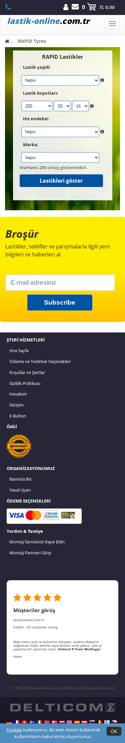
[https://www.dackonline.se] (32, 722)
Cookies (14, 730)
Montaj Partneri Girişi (30, 553)
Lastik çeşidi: (37, 67)
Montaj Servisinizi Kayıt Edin (37, 542)
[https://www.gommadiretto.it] (39, 722)
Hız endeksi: (36, 119)
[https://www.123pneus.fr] (17, 722)
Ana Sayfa (19, 350)
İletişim (16, 405)
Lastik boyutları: (40, 93)
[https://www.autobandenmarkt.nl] (62, 722)
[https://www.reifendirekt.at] (84, 722)
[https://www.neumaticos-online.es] (77, 722)
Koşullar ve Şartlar (27, 372)
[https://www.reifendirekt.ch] (24, 722)
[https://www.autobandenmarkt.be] (99, 722)
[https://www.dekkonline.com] (47, 722)
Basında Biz (20, 479)
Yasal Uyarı (20, 490)
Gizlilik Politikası (24, 383)
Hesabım (18, 394)
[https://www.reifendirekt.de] (9, 722)
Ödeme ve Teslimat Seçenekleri (40, 361)
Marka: (30, 144)
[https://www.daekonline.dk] (54, 722)
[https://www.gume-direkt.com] (92, 722)
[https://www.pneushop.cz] (114, 722)
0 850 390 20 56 (12, 7)
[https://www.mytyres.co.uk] (69, 722)
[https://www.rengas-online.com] (107, 722)
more (17, 656)
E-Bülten (17, 416)
